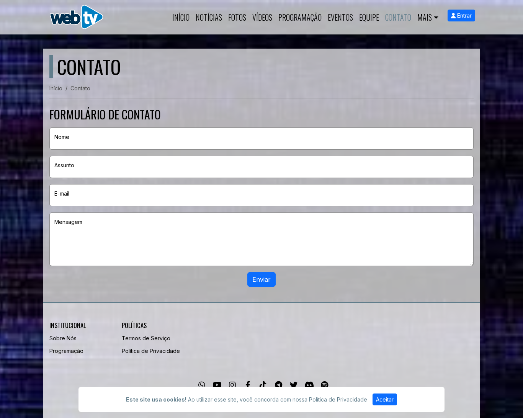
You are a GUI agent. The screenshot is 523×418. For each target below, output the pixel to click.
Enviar (261, 279)
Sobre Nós (63, 338)
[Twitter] (293, 385)
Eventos (340, 17)
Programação (300, 17)
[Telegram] (278, 385)
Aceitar (385, 399)
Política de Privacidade (151, 351)
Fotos (237, 17)
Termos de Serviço (146, 338)
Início (181, 17)
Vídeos (262, 17)
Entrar (464, 15)
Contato (398, 17)
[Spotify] (324, 385)
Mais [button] (424, 17)
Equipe (369, 17)
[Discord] (309, 385)
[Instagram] (232, 385)
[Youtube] (217, 385)
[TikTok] (263, 385)
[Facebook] (247, 385)
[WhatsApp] (201, 385)
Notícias (209, 17)
